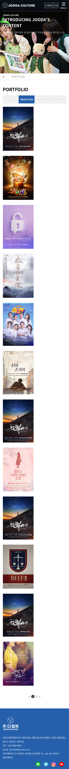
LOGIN (49, 5)
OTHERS (58, 99)
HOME (3, 76)
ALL (11, 99)
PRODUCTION (26, 99)
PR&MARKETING (42, 99)
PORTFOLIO (18, 77)
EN (56, 5)
